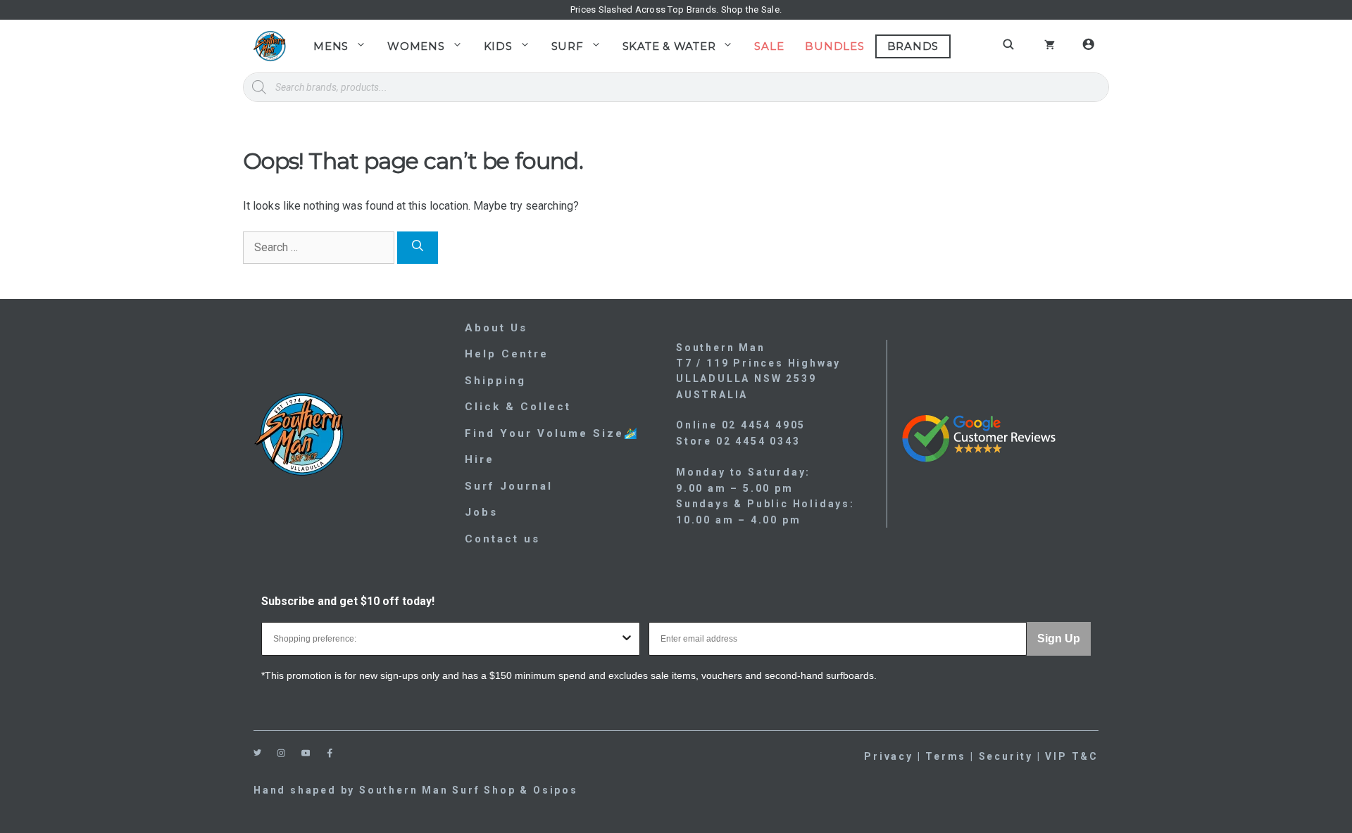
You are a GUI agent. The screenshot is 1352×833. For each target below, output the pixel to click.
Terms (945, 756)
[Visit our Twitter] (257, 752)
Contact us (502, 539)
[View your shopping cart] (1049, 46)
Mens (331, 46)
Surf (567, 46)
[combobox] (446, 639)
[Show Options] (627, 639)
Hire (479, 459)
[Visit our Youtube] (306, 753)
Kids (498, 46)
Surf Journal (509, 486)
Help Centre (507, 354)
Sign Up (1058, 638)
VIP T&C (1071, 756)
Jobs (481, 512)
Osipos (555, 790)
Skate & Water (669, 46)
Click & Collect (518, 406)
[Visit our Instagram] (281, 753)
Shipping (495, 380)
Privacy (888, 756)
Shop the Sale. (751, 9)
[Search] (417, 247)
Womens (416, 46)
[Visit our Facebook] (329, 753)
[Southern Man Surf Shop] (269, 46)
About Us (496, 328)
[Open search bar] (1010, 44)
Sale (769, 46)
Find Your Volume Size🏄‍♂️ (552, 433)
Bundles (834, 46)
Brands (913, 46)
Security (1006, 756)
